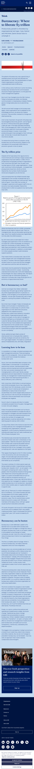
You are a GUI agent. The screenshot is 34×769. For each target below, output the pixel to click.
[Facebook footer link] (17, 742)
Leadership (11, 49)
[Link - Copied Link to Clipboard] (9, 54)
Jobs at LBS (6, 720)
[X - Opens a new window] (31, 8)
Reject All (16, 763)
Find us (5, 715)
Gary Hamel (6, 40)
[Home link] (3, 3)
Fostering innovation (19, 47)
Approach (10, 47)
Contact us (6, 712)
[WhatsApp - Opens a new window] (6, 54)
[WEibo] (7, 747)
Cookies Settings (17, 767)
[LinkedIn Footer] (3, 742)
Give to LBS (6, 723)
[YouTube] (7, 742)
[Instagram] (12, 742)
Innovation (4, 49)
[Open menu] (30, 2)
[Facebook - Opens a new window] (26, 8)
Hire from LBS (7, 704)
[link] (17, 688)
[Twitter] (22, 742)
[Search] (27, 3)
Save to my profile (28, 11)
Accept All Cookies (17, 760)
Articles (4, 47)
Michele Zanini (18, 40)
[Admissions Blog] (12, 747)
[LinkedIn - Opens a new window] (3, 54)
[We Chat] (26, 742)
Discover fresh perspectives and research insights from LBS (16, 671)
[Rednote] (3, 747)
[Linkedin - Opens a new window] (29, 8)
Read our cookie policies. (8, 757)
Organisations (7, 701)
